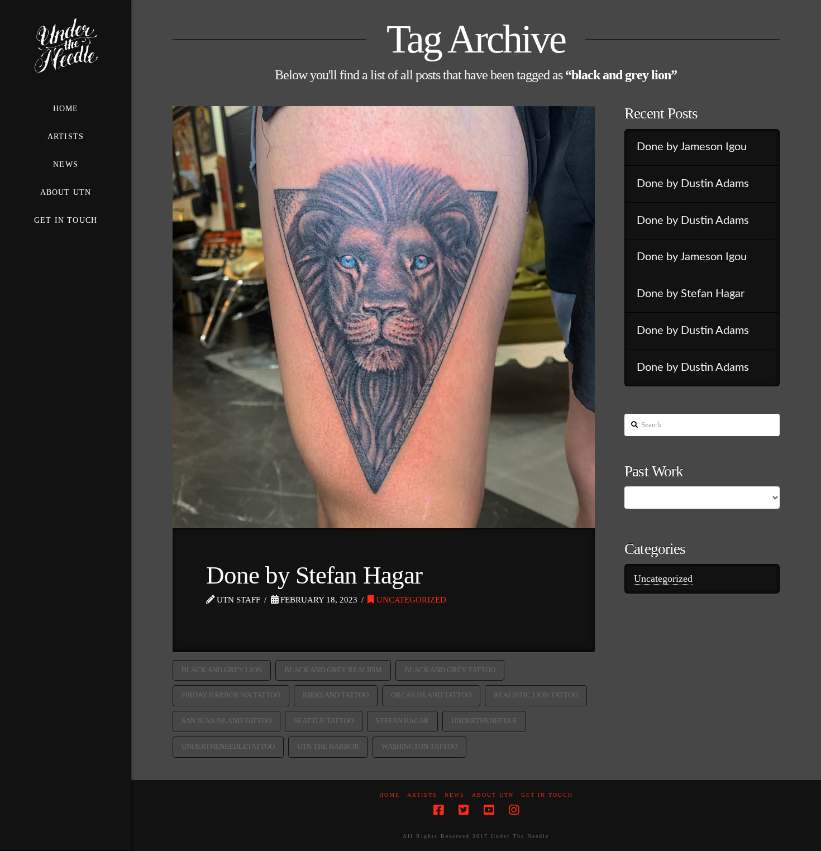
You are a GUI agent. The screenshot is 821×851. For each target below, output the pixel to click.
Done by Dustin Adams (693, 183)
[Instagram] (514, 810)
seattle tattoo (324, 720)
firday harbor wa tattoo (231, 695)
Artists (422, 795)
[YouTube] (489, 810)
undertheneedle (484, 720)
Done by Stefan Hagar (314, 575)
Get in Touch (547, 795)
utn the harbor (328, 746)
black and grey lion (222, 670)
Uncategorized (410, 599)
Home (389, 795)
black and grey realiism (333, 670)
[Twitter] (464, 810)
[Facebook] (438, 810)
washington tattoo (419, 746)
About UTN (493, 795)
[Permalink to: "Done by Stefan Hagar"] (384, 317)
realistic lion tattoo (536, 695)
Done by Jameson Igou (692, 146)
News (455, 795)
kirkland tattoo (336, 695)
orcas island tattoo (431, 695)
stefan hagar (402, 720)
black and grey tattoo (449, 670)
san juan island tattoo (226, 720)
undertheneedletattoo (228, 746)
